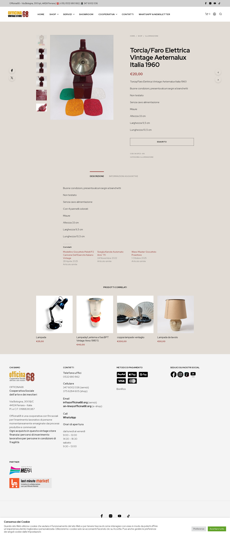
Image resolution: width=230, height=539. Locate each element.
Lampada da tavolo (167, 337)
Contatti (128, 14)
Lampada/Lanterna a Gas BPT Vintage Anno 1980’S (93, 339)
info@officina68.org (75, 402)
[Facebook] (12, 70)
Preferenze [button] (198, 529)
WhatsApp (69, 417)
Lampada (41, 337)
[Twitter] (12, 78)
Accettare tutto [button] (217, 529)
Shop (52, 14)
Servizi (67, 14)
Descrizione (97, 176)
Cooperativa (106, 14)
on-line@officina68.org (77, 406)
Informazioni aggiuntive (123, 176)
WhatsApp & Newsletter (154, 14)
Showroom (86, 14)
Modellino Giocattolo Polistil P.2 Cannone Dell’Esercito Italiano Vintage (78, 254)
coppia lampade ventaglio (130, 337)
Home (41, 14)
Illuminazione (151, 36)
